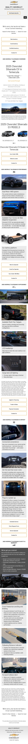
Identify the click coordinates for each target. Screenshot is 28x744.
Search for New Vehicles (8, 31)
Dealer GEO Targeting (14, 740)
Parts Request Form (14, 526)
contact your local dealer (14, 722)
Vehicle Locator (14, 158)
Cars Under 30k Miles (14, 273)
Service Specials (14, 530)
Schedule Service (14, 521)
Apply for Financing (14, 400)
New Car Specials (14, 264)
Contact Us (14, 52)
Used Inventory (14, 43)
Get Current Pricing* (14, 81)
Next (25, 135)
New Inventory (14, 39)
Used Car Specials (14, 269)
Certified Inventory (14, 48)
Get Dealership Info (14, 13)
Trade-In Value (14, 404)
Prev (2, 135)
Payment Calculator (14, 409)
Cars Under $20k (14, 154)
